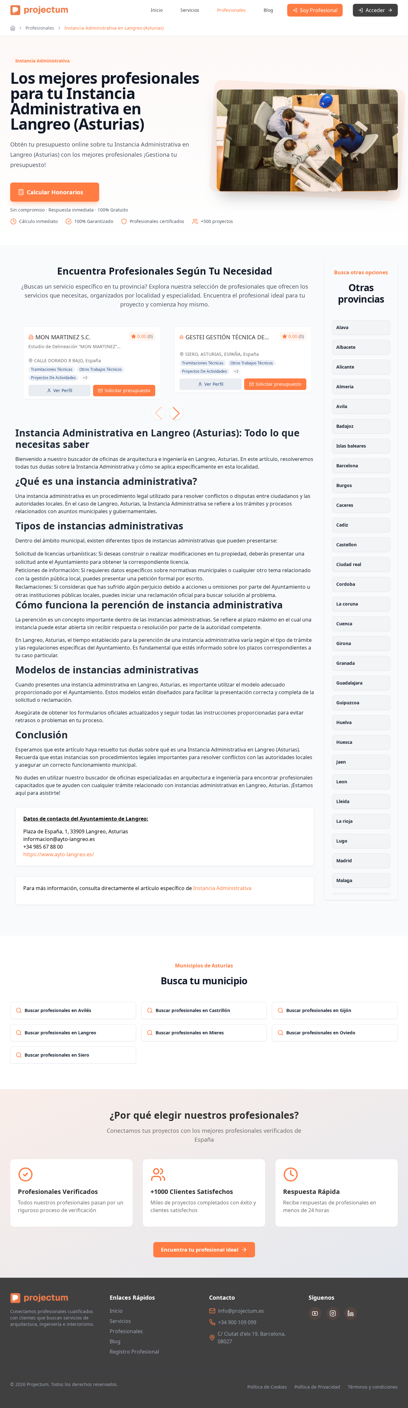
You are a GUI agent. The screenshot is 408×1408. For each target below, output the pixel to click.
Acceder (375, 10)
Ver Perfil (62, 390)
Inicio (157, 10)
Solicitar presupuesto (127, 390)
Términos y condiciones (373, 1387)
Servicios (189, 10)
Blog (268, 10)
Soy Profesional (319, 10)
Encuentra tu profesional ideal (199, 1249)
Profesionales (231, 10)
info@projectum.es (241, 1310)
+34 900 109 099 (237, 1322)
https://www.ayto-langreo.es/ (58, 854)
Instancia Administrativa (222, 888)
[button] (176, 413)
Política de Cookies (267, 1387)
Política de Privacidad (317, 1387)
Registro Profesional (134, 1351)
